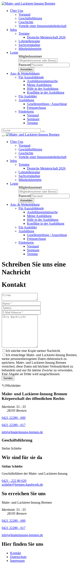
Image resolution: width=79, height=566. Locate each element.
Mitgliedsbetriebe (30, 49)
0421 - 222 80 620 (14, 481)
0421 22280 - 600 (13, 418)
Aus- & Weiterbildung (25, 73)
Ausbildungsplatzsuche (42, 81)
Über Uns (16, 10)
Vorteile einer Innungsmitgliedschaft (42, 26)
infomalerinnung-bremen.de (22, 432)
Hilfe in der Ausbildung (42, 88)
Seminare (33, 119)
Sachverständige (29, 45)
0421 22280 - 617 (13, 425)
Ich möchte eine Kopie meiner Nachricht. (33, 351)
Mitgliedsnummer (30, 56)
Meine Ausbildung (39, 85)
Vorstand (24, 14)
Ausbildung (26, 100)
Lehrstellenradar (29, 41)
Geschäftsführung (30, 18)
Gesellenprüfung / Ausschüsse (47, 104)
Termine (24, 33)
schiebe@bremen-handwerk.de (22, 484)
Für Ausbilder (28, 96)
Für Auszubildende (31, 77)
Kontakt (15, 553)
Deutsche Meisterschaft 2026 (46, 37)
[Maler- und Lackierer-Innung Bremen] (28, 3)
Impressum (17, 560)
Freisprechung (36, 107)
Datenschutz (18, 557)
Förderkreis (26, 111)
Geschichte (26, 22)
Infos (13, 29)
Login (14, 52)
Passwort (25, 65)
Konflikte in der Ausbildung (45, 92)
